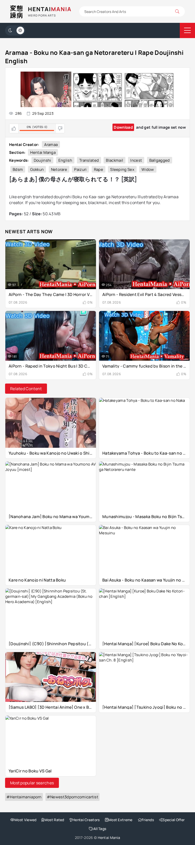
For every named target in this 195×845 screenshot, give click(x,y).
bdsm (18, 169)
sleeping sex (122, 169)
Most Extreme (120, 819)
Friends (148, 819)
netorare (59, 169)
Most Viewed (25, 819)
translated (89, 160)
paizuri (80, 169)
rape (98, 169)
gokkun (37, 169)
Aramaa (51, 144)
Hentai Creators (86, 819)
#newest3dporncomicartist (72, 797)
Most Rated (54, 819)
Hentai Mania (109, 837)
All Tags (99, 828)
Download (123, 127)
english (65, 160)
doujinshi (42, 160)
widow (147, 169)
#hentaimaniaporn (24, 797)
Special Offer (173, 819)
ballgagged (159, 160)
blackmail (114, 160)
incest (136, 160)
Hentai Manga (43, 152)
